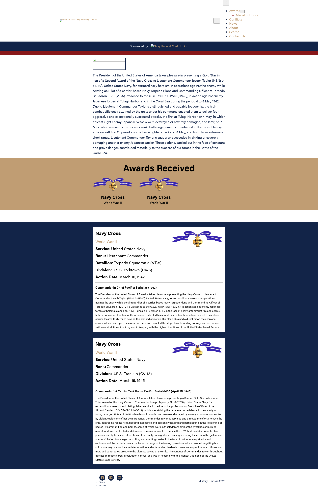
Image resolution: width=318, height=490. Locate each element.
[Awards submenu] (242, 11)
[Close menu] (226, 2)
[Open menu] (216, 20)
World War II (113, 202)
